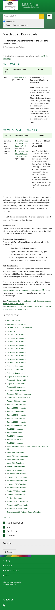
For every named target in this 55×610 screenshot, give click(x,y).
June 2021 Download (15, 320)
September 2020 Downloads (17, 501)
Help (7, 576)
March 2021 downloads (15, 452)
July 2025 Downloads (15, 439)
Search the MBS (13, 523)
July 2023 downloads (14, 432)
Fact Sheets (12, 531)
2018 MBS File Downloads (16, 359)
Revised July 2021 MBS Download (19, 327)
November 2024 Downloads (17, 484)
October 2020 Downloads (16, 491)
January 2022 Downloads (16, 408)
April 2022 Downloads (15, 369)
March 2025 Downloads (16, 466)
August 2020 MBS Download (17, 376)
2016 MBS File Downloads (16, 352)
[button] (47, 607)
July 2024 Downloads (15, 436)
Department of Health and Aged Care (10, 5)
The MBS (8, 566)
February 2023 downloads (16, 401)
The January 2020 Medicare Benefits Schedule (24, 512)
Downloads (11, 535)
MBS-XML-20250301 (19, 77)
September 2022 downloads (17, 505)
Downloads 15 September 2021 (18, 397)
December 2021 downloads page (19, 394)
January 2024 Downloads (16, 415)
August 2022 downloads (16, 383)
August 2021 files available (17, 380)
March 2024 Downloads (15, 463)
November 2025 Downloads (17, 487)
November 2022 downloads (17, 477)
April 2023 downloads (15, 373)
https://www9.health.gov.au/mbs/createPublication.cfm (22, 290)
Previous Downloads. (14, 498)
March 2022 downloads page (17, 456)
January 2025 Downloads (16, 418)
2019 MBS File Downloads (16, 362)
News (9, 527)
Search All (10, 21)
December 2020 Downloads (17, 390)
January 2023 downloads (16, 411)
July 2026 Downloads (15, 443)
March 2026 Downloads (15, 470)
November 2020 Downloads (17, 473)
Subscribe (10, 552)
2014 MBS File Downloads (16, 345)
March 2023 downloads (15, 459)
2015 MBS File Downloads (16, 348)
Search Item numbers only (17, 25)
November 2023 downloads (17, 480)
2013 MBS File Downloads (16, 341)
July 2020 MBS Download (16, 425)
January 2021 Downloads (16, 404)
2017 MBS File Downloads (16, 355)
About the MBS (12, 571)
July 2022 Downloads (15, 429)
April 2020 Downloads (15, 366)
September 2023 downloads (17, 508)
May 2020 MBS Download (16, 324)
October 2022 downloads (16, 494)
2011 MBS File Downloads (16, 334)
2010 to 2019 (12, 331)
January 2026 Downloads (16, 422)
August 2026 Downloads (16, 387)
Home (7, 561)
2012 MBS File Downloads (16, 338)
